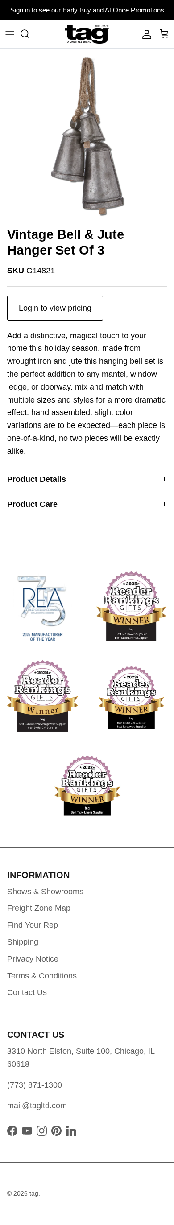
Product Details (36, 479)
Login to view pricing (55, 308)
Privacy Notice (32, 958)
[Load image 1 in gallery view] (87, 135)
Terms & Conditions (42, 975)
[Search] (29, 34)
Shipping (22, 941)
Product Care (32, 504)
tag (33, 1193)
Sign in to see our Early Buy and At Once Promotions (87, 10)
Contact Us (27, 992)
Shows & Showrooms (45, 891)
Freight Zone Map (38, 908)
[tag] (87, 34)
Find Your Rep (32, 925)
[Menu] (10, 34)
